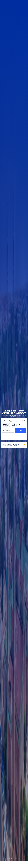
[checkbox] (24, 420)
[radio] (5, 420)
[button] (25, 2)
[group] (6, 425)
